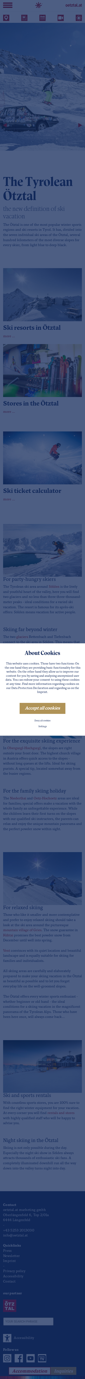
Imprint (42, 692)
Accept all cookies (42, 708)
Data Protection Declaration (29, 688)
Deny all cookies (42, 721)
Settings (42, 727)
